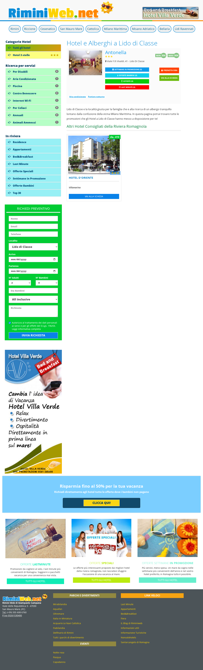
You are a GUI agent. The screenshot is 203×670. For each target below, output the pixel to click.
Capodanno (59, 662)
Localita (13, 240)
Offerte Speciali (22, 171)
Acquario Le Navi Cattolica (67, 623)
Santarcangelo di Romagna (135, 642)
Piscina (34, 86)
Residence (19, 142)
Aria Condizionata (34, 79)
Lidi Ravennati (184, 29)
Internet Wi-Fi (34, 100)
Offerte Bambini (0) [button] (127, 75)
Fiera (123, 618)
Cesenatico (47, 29)
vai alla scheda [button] (94, 196)
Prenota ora (170, 70)
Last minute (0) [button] (128, 87)
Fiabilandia (59, 627)
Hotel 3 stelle (21, 55)
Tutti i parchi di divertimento (68, 637)
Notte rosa (58, 652)
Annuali (34, 115)
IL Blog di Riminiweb (131, 623)
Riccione (29, 29)
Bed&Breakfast (22, 156)
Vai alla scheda (169, 78)
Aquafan (57, 608)
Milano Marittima (115, 29)
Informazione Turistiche (133, 632)
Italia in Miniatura (62, 618)
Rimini (14, 29)
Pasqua (57, 657)
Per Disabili (34, 71)
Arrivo (12, 254)
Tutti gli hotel (21, 48)
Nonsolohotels (128, 637)
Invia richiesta (33, 335)
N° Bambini (42, 277)
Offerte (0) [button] (128, 81)
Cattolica (93, 29)
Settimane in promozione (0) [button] (128, 69)
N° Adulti (14, 277)
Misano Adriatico (143, 29)
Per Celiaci (34, 108)
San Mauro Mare (71, 29)
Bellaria (165, 29)
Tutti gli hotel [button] (35, 581)
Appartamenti (21, 149)
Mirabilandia (60, 604)
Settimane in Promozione (29, 178)
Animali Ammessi (34, 122)
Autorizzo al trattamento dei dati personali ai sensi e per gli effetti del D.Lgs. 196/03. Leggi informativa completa (34, 325)
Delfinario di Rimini (63, 632)
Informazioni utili (130, 627)
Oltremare (58, 613)
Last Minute (20, 164)
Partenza (13, 265)
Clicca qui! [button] (101, 503)
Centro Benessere (34, 93)
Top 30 (16, 193)
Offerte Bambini (23, 185)
